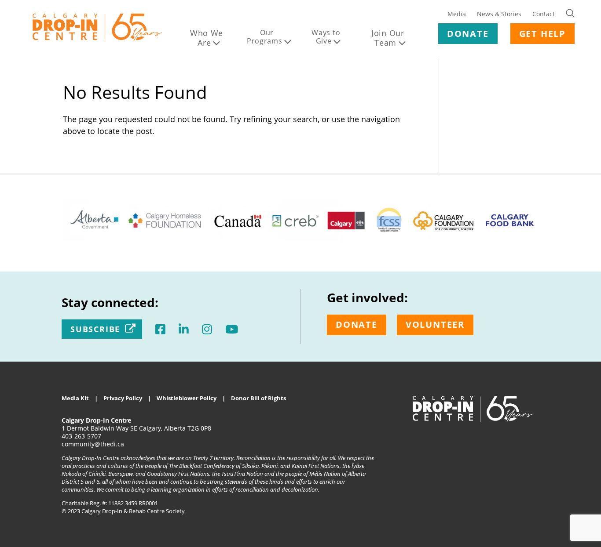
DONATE (468, 34)
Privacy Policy (122, 398)
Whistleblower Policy (186, 398)
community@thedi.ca (93, 444)
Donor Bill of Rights (258, 398)
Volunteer (435, 324)
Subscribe (95, 329)
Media (456, 14)
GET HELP (542, 34)
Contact (543, 14)
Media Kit (75, 398)
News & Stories (499, 14)
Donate (356, 324)
